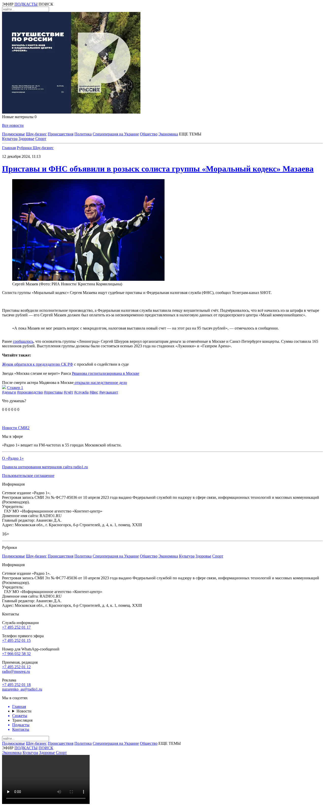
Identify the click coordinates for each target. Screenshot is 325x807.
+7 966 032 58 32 (16, 653)
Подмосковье (13, 134)
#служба (81, 392)
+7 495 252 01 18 (16, 684)
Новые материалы (19, 117)
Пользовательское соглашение (28, 475)
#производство (30, 392)
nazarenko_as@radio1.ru (22, 689)
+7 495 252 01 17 (16, 627)
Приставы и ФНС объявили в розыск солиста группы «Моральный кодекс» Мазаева (158, 168)
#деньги (9, 392)
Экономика (168, 134)
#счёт (68, 392)
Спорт (40, 138)
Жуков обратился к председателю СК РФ (37, 364)
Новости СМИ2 (15, 428)
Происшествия (60, 134)
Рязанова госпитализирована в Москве (105, 373)
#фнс (94, 392)
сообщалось (23, 341)
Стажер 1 (15, 387)
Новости (24, 711)
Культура (10, 138)
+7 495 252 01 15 (16, 640)
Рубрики (25, 148)
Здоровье (26, 138)
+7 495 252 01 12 (16, 667)
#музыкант (108, 392)
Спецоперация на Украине (116, 134)
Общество (148, 134)
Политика (83, 134)
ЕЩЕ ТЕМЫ (190, 134)
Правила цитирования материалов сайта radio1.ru (45, 467)
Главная (9, 148)
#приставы (53, 392)
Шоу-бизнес (36, 134)
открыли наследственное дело (100, 382)
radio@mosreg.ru (16, 671)
